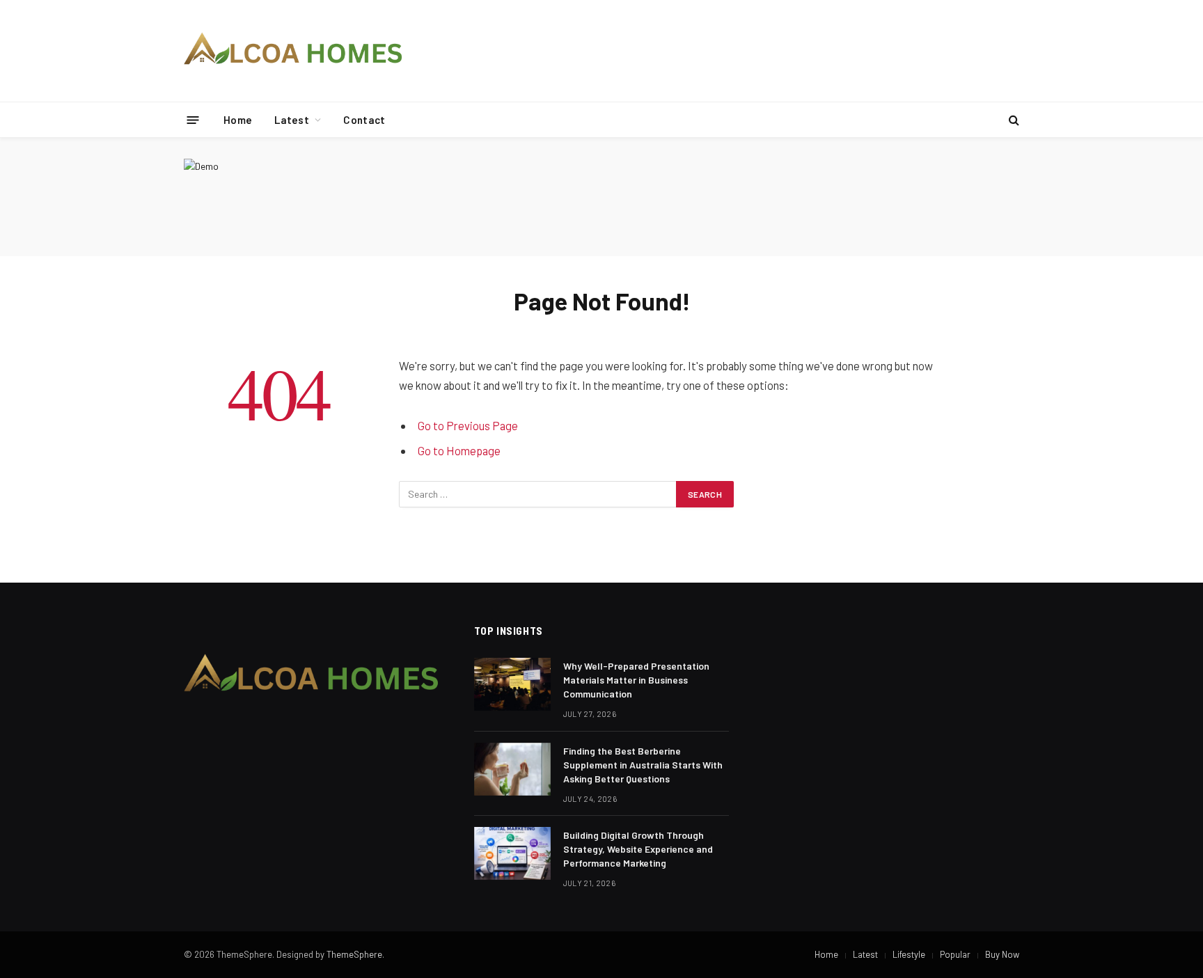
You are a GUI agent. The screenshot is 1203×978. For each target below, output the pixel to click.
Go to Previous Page (468, 425)
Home (237, 119)
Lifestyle (909, 954)
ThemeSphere (354, 954)
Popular (955, 954)
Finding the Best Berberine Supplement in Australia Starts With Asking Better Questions (643, 764)
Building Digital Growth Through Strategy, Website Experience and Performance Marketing (638, 849)
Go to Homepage (459, 450)
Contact (364, 119)
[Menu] (193, 119)
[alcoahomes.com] (293, 51)
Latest (291, 119)
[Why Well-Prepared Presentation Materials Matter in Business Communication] (512, 684)
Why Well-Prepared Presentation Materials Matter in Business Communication (636, 680)
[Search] (1012, 120)
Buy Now (1002, 954)
